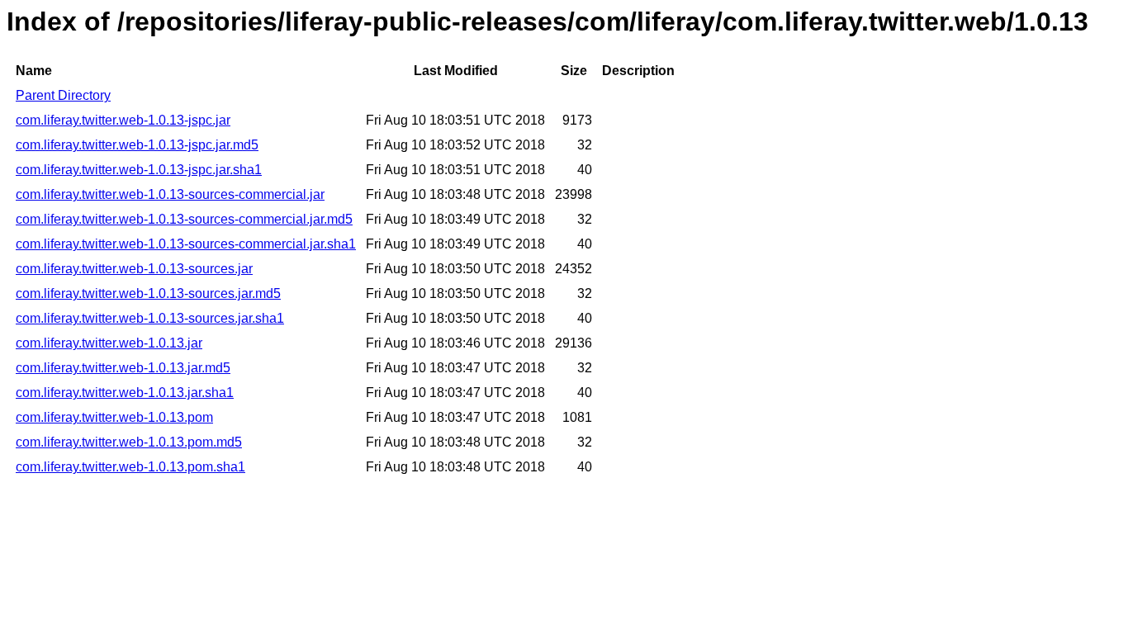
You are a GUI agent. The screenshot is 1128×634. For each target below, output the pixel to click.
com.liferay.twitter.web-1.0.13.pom (114, 417)
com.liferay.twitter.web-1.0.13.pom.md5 (129, 442)
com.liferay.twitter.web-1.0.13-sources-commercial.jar (170, 194)
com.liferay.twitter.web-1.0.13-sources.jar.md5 (148, 293)
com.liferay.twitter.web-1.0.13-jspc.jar (123, 120)
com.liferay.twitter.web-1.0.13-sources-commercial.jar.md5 (184, 219)
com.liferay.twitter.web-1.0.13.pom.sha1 (130, 467)
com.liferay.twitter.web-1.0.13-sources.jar (134, 269)
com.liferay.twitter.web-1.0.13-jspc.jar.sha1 (139, 170)
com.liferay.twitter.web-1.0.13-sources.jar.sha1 (150, 318)
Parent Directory (63, 95)
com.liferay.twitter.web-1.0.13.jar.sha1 (125, 393)
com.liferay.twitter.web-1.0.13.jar (109, 343)
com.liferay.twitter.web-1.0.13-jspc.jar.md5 (137, 145)
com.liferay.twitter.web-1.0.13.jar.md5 (123, 368)
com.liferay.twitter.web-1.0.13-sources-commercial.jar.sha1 (186, 244)
